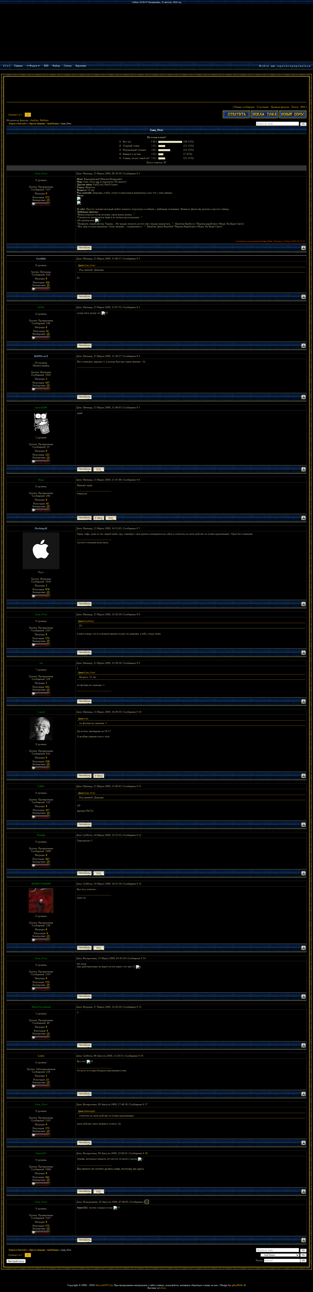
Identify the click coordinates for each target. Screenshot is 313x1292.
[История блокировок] (48, 200)
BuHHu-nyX (41, 356)
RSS (46, 65)
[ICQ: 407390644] (98, 469)
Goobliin (41, 258)
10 (140, 711)
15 (140, 1006)
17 (146, 1104)
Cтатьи (67, 65)
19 (147, 1201)
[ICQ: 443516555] (98, 873)
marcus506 (41, 407)
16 (141, 1055)
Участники (263, 107)
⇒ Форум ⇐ (33, 65)
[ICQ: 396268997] (98, 1191)
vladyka (34, 120)
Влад (41, 479)
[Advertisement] (156, 90)
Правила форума (280, 107)
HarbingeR (41, 528)
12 (140, 835)
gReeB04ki (237, 1285)
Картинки (81, 65)
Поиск (294, 107)
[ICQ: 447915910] (98, 947)
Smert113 (41, 1153)
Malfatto (44, 120)
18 (146, 1153)
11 (140, 786)
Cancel (41, 711)
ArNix (41, 307)
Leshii (41, 1055)
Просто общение (37, 124)
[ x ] (7, 65)
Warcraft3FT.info (104, 1285)
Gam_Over (66, 124)
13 (140, 883)
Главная (18, 65)
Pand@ (41, 835)
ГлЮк (41, 786)
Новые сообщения (244, 107)
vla (41, 663)
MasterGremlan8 (41, 1006)
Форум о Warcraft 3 (18, 124)
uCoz (163, 1287)
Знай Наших (53, 124)
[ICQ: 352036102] (111, 517)
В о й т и (264, 65)
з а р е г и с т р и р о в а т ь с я (293, 65)
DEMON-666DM (41, 883)
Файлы (56, 65)
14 (144, 958)
